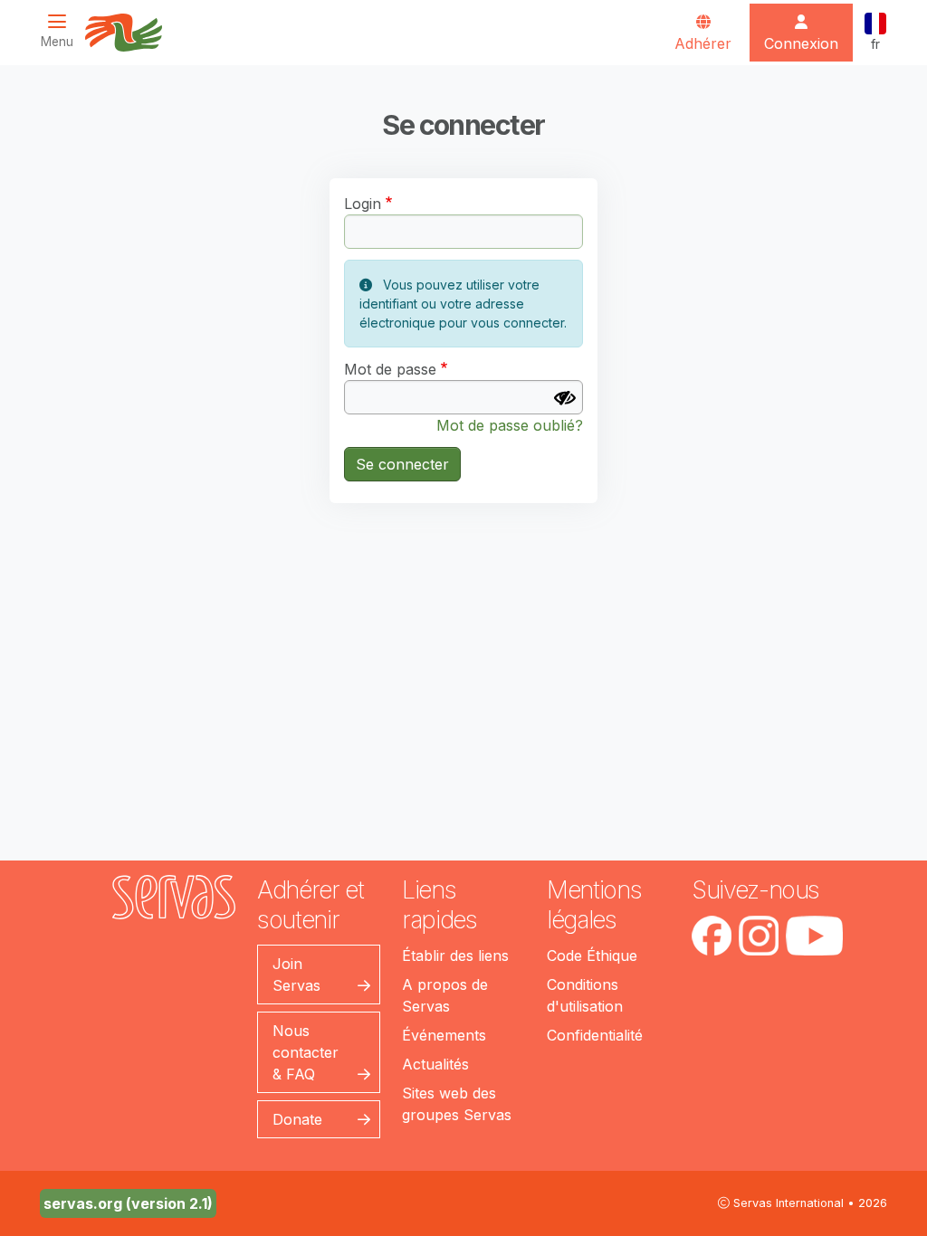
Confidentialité (595, 1035)
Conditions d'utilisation (585, 995)
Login (362, 204)
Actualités (435, 1064)
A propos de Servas (445, 995)
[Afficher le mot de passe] (565, 398)
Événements (444, 1035)
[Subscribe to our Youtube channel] (814, 936)
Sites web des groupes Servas (456, 1104)
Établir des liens (455, 955)
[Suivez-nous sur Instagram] (759, 936)
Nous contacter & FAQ (305, 1052)
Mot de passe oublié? (509, 425)
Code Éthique (592, 955)
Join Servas (296, 974)
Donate (297, 1119)
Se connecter (402, 464)
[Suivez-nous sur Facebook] (711, 936)
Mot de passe (390, 369)
